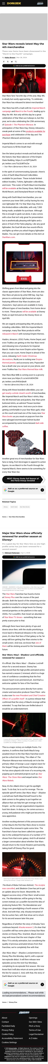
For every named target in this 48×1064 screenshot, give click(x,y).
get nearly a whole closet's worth (16, 393)
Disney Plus (9, 597)
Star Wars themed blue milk (30, 369)
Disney (6, 507)
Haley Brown (10, 58)
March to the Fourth (24, 111)
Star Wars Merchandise (17, 517)
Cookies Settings (9, 1042)
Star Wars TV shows (13, 617)
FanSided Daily (8, 1026)
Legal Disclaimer (36, 1034)
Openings (33, 1018)
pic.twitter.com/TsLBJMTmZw (15, 163)
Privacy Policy (8, 1030)
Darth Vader (14, 507)
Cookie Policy (8, 1034)
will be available (9, 188)
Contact (5, 1022)
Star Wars (10, 594)
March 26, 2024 (30, 166)
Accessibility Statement (12, 1038)
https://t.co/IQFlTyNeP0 (26, 160)
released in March (10, 334)
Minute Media (13, 1048)
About (4, 1018)
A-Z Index (33, 1038)
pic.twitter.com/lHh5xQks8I (14, 381)
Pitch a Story (34, 1026)
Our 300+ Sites (35, 1022)
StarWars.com (8, 237)
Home (4, 517)
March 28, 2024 (26, 384)
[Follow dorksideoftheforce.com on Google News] (42, 490)
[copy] (15, 61)
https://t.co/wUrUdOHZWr (26, 378)
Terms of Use (35, 1030)
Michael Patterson (12, 553)
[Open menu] (3, 3)
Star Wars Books (25, 507)
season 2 (26, 927)
